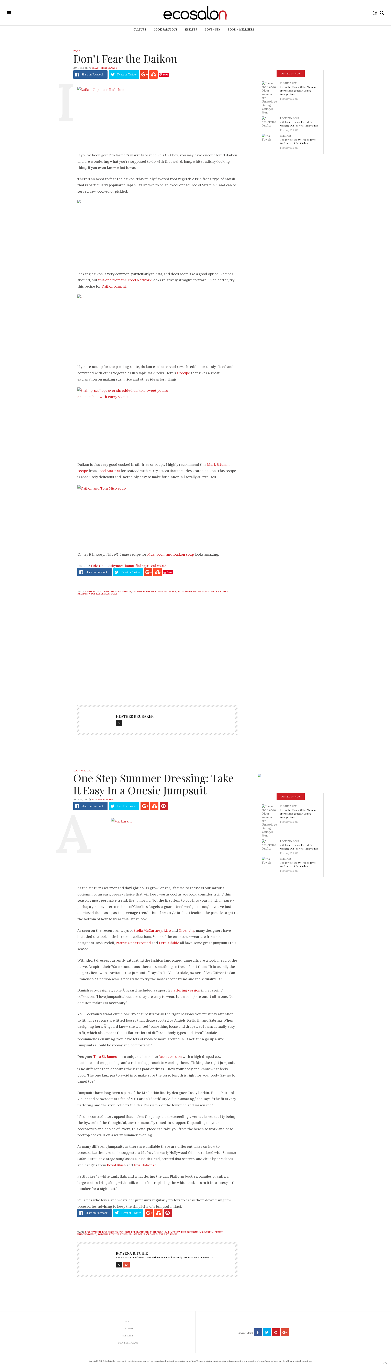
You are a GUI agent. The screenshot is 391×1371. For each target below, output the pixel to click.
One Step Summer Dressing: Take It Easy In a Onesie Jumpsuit (153, 784)
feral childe (140, 1232)
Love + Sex (212, 29)
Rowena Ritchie (102, 799)
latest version (170, 1056)
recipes (82, 593)
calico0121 (159, 566)
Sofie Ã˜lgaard (148, 1234)
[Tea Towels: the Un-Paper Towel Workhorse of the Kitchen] (271, 140)
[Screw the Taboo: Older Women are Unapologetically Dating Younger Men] (271, 97)
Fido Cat (98, 566)
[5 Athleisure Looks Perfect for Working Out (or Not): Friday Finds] (271, 123)
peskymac (114, 566)
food (146, 591)
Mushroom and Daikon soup (170, 554)
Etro (167, 930)
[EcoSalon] (33, 12)
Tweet (127, 74)
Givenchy (186, 930)
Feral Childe (169, 943)
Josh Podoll (158, 1232)
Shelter (191, 29)
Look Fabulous (165, 29)
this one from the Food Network (125, 280)
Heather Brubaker (104, 68)
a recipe (183, 373)
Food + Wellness (241, 29)
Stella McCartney (148, 930)
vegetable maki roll (103, 593)
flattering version (185, 990)
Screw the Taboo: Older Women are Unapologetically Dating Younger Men (298, 90)
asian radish (93, 591)
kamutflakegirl (137, 566)
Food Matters (109, 471)
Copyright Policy (128, 1343)
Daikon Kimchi (114, 286)
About (128, 1321)
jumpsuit (174, 1232)
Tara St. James (105, 1056)
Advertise (127, 1328)
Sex (294, 83)
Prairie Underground (133, 943)
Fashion (124, 1232)
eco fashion (110, 1232)
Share (92, 74)
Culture (139, 29)
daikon (137, 591)
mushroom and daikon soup (196, 591)
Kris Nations (144, 1165)
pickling (221, 591)
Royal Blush (116, 1165)
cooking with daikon (117, 591)
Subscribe (127, 1335)
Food (76, 51)
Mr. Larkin (206, 1232)
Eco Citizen (93, 1232)
